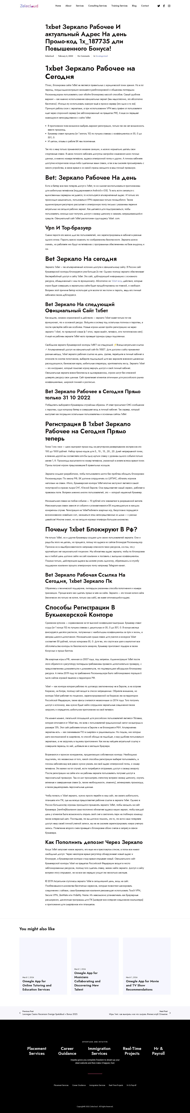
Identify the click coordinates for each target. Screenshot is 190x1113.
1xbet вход (117, 281)
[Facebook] (163, 5)
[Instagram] (169, 5)
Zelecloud (94, 1106)
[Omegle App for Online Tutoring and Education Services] (43, 966)
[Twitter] (158, 5)
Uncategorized (102, 56)
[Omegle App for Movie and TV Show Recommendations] (147, 966)
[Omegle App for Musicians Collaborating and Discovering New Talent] (95, 966)
